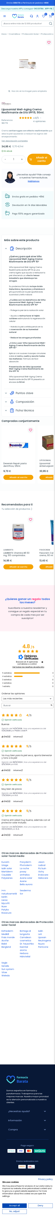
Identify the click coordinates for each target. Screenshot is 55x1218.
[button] (50, 16)
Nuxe (4, 906)
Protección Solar (30, 34)
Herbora (24, 953)
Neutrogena (44, 940)
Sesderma (25, 890)
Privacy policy (45, 1179)
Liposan (42, 937)
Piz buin (42, 868)
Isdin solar (7, 868)
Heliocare (43, 878)
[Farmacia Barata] (18, 16)
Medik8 (5, 934)
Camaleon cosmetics (25, 939)
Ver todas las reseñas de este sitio (28, 667)
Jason (41, 862)
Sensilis (5, 965)
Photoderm (26, 865)
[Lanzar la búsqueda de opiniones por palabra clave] (51, 705)
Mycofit (6, 903)
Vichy (41, 871)
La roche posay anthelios (25, 871)
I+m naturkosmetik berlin (9, 893)
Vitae (4, 972)
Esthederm (7, 930)
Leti (40, 934)
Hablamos (33, 181)
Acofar (5, 940)
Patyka (5, 909)
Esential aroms (24, 948)
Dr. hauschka (27, 943)
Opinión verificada (13, 720)
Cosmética (14, 34)
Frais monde (8, 937)
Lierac (5, 900)
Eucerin (5, 862)
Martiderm (7, 871)
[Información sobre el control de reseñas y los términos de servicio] (42, 662)
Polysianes (7, 878)
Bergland (6, 946)
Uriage (5, 865)
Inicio (4, 34)
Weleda (6, 975)
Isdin (40, 930)
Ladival (41, 865)
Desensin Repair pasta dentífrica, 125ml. (15, 464)
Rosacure (6, 912)
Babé (4, 943)
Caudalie (6, 874)
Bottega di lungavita (25, 932)
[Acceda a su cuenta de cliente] (37, 16)
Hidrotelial (25, 956)
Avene (23, 881)
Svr (21, 893)
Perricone (43, 946)
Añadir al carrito (41, 159)
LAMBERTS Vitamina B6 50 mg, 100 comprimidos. (16, 554)
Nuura (41, 943)
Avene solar (26, 878)
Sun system (8, 969)
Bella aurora (26, 884)
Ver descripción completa (15, 140)
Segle (4, 962)
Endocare (43, 874)
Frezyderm (25, 862)
